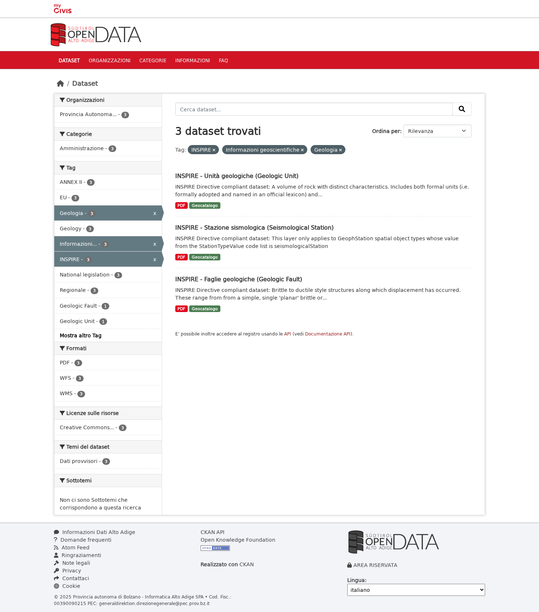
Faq (223, 60)
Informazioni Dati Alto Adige (98, 532)
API (287, 333)
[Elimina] (214, 150)
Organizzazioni (110, 60)
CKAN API (212, 532)
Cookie (70, 586)
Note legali (75, 563)
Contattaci (75, 578)
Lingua (356, 580)
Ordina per (386, 131)
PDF (181, 205)
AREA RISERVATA (375, 565)
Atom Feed (74, 547)
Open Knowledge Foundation (238, 540)
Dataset (69, 60)
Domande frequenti (85, 540)
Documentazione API (328, 333)
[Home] (60, 83)
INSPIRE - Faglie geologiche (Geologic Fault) (238, 278)
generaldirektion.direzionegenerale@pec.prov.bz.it (154, 603)
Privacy (71, 570)
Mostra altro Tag (81, 335)
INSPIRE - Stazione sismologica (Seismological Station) (254, 227)
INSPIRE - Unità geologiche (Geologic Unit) (236, 175)
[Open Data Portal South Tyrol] (96, 34)
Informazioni (192, 60)
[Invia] (462, 109)
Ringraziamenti (80, 555)
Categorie (152, 60)
